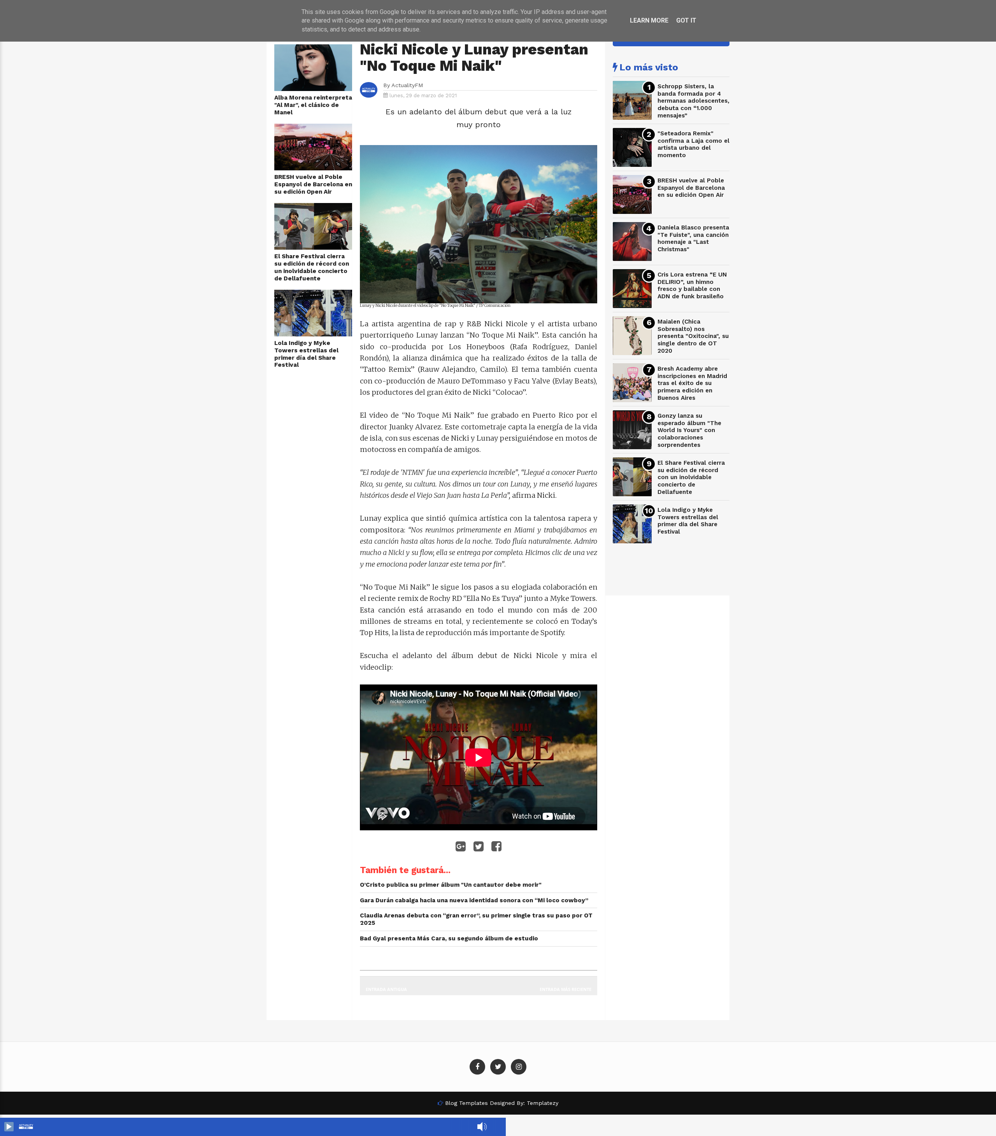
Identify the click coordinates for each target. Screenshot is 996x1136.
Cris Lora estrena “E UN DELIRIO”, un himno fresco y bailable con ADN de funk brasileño (692, 285)
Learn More (649, 20)
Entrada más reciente (565, 989)
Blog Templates (466, 1103)
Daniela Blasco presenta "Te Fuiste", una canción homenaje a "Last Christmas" (693, 238)
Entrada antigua (386, 989)
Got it (686, 20)
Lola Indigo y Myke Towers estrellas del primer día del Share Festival (306, 354)
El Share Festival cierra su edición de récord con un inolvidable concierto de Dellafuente (311, 267)
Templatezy (542, 1103)
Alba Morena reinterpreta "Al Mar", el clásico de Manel (313, 105)
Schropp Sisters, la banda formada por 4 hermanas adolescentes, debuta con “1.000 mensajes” (693, 101)
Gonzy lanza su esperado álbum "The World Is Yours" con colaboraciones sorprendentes (689, 430)
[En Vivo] (9, 1126)
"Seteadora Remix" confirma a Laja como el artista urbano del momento (693, 144)
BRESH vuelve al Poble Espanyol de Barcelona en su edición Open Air (313, 184)
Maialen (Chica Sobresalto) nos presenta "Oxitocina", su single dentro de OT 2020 (693, 336)
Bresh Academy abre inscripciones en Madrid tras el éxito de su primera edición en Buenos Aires (692, 383)
